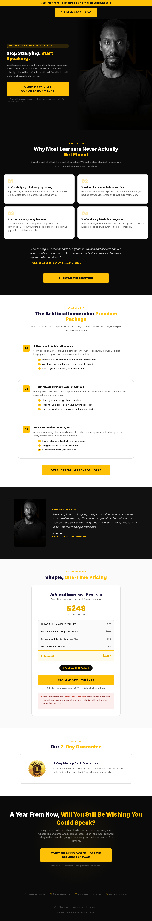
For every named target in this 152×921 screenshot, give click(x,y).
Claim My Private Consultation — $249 (37, 89)
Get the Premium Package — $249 (76, 470)
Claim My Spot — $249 (76, 12)
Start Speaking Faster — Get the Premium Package (76, 855)
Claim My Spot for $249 (76, 679)
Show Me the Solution (76, 278)
